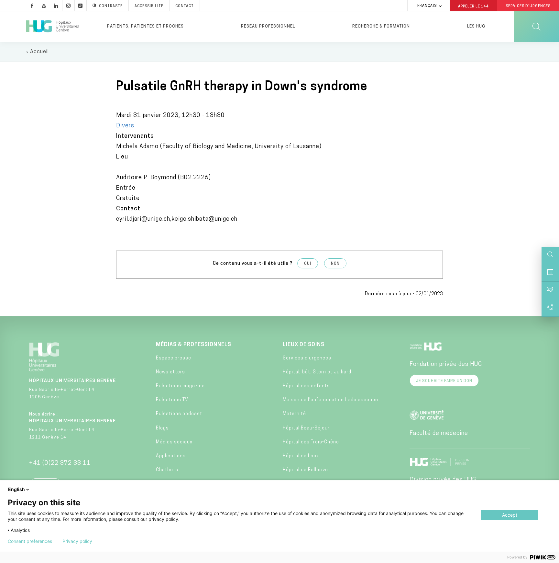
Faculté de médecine (439, 434)
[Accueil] (52, 26)
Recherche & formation (381, 26)
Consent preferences (30, 541)
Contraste (111, 6)
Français (427, 6)
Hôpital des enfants (306, 386)
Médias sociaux (174, 442)
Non (335, 264)
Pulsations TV (172, 400)
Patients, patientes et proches (145, 26)
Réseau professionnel (268, 26)
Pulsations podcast (179, 414)
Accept (509, 515)
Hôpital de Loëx (301, 456)
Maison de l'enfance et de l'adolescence (330, 400)
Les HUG (476, 26)
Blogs (162, 428)
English (16, 489)
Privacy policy (77, 541)
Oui (307, 264)
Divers (125, 126)
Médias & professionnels (193, 344)
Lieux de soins (303, 344)
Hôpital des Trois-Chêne (311, 442)
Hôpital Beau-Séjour (306, 428)
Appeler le (473, 6)
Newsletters (170, 372)
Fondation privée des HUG (446, 365)
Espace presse (173, 358)
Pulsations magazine (180, 386)
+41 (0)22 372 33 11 (60, 463)
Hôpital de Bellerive (305, 470)
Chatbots (167, 470)
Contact (184, 6)
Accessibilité (149, 6)
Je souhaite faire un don (444, 381)
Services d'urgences (307, 358)
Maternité (294, 414)
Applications (171, 456)
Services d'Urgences (528, 6)
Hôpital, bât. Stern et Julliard (317, 372)
